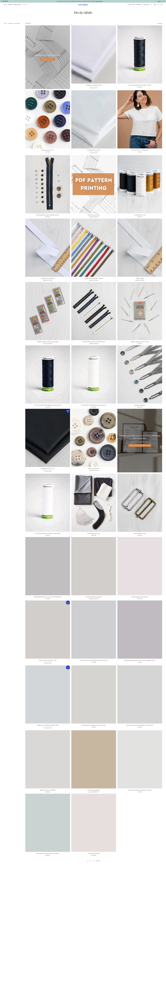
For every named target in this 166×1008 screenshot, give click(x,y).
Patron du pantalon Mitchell (94, 790)
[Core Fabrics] (83, 4)
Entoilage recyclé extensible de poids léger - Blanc (47, 725)
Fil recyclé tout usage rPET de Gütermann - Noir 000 (139, 85)
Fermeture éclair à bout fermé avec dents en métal (94, 341)
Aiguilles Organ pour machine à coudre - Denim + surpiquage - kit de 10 (139, 660)
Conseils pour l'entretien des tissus (139, 445)
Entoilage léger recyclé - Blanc (93, 150)
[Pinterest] (5, 1)
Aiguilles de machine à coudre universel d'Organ (47, 341)
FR (164, 1)
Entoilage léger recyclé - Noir (47, 468)
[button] (25, 5)
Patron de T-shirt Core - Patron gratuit (139, 150)
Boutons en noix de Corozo (48, 150)
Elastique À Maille (140, 278)
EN (162, 1)
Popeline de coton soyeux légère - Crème (48, 660)
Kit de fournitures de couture (93, 533)
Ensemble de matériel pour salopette (94, 597)
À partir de (93, 216)
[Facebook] (1, 1)
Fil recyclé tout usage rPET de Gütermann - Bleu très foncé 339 (47, 405)
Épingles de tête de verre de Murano (48, 790)
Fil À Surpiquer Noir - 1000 (140, 215)
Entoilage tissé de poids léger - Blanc (94, 85)
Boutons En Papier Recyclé (94, 468)
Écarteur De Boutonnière (139, 405)
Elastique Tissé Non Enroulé (48, 278)
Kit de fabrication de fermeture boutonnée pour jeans (94, 725)
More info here (99, 1)
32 (94, 860)
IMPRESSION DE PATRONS (47, 59)
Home (5, 23)
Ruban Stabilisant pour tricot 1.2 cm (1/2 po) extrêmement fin (47, 597)
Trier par (27, 23)
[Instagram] (3, 1)
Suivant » (98, 860)
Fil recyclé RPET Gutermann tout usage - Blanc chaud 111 (93, 405)
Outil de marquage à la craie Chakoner (139, 597)
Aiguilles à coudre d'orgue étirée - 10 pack (140, 341)
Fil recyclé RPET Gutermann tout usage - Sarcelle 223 (47, 853)
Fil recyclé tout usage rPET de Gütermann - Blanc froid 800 (47, 533)
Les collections (10, 23)
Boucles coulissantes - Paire (140, 533)
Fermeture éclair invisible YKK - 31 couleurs (93, 278)
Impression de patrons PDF (94, 215)
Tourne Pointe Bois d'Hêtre (94, 853)
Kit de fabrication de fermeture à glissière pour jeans (47, 215)
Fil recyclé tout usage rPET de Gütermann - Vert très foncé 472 (139, 725)
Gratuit (139, 151)
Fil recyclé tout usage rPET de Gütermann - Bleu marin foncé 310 (94, 660)
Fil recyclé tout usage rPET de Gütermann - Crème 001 (140, 790)
